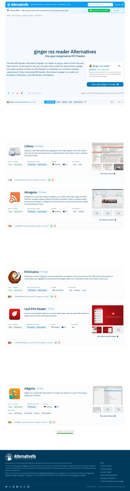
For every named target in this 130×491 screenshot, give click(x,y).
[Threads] (21, 487)
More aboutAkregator (106, 220)
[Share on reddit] (17, 93)
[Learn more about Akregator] (14, 197)
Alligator (50, 75)
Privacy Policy (106, 469)
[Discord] (6, 487)
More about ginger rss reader (104, 84)
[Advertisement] (65, 31)
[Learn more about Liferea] (14, 151)
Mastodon (90, 473)
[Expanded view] (111, 102)
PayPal (83, 475)
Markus (25, 466)
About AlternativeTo (108, 475)
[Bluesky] (17, 487)
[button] (39, 146)
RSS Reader (93, 69)
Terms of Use (106, 466)
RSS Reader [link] (51, 102)
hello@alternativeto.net (47, 473)
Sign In (117, 5)
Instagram (20, 475)
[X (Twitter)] (10, 487)
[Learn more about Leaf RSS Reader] (14, 314)
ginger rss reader (101, 66)
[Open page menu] (122, 5)
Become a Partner (108, 478)
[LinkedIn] (28, 487)
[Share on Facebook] (8, 93)
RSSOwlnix (21, 75)
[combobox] (100, 4)
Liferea (59, 63)
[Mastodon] (14, 487)
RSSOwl (43, 276)
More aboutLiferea (106, 174)
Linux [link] (58, 102)
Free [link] (70, 102)
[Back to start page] (18, 4)
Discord (62, 473)
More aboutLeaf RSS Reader (106, 336)
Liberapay (75, 475)
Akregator (11, 75)
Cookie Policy (105, 472)
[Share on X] (13, 93)
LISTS (69, 4)
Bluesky (7, 475)
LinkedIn (29, 475)
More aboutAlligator (107, 416)
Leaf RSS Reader (34, 75)
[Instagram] (25, 487)
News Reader (42, 165)
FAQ (102, 463)
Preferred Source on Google (112, 481)
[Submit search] (89, 4)
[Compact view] (114, 102)
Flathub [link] (64, 102)
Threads (13, 475)
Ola (19, 466)
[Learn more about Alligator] (14, 393)
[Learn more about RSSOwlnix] (14, 277)
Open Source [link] (78, 102)
